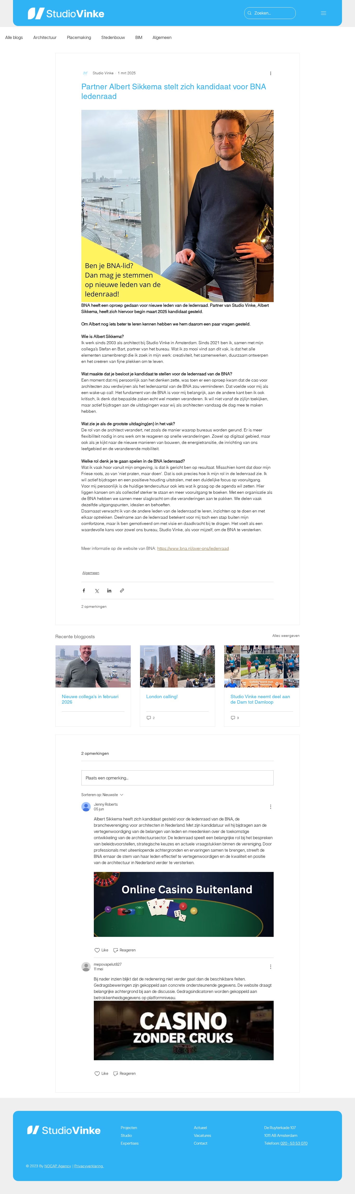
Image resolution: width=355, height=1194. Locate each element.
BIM (138, 37)
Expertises (130, 1143)
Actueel (200, 1127)
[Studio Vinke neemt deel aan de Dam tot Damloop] (261, 666)
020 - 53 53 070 (293, 1143)
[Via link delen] (122, 590)
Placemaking (79, 37)
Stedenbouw (113, 37)
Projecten (129, 1127)
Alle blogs (14, 37)
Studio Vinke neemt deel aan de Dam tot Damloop (260, 699)
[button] (323, 13)
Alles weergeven (286, 635)
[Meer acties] (270, 73)
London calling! (162, 696)
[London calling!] (177, 666)
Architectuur (45, 37)
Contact (200, 1143)
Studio (126, 1135)
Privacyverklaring (89, 1166)
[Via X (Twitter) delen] (96, 590)
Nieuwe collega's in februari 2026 (90, 699)
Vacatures (202, 1135)
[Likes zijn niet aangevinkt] (97, 950)
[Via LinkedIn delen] (109, 590)
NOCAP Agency (57, 1166)
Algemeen (162, 37)
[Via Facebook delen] (83, 590)
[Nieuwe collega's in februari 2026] (93, 666)
